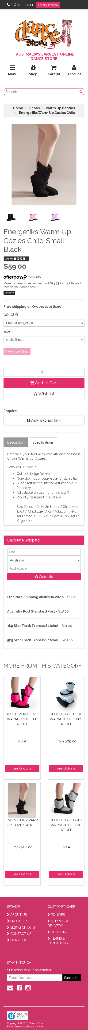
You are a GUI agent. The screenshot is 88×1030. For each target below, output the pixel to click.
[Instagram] (28, 987)
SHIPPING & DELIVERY (58, 923)
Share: (9, 259)
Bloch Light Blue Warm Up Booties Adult (66, 719)
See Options (22, 768)
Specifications (43, 442)
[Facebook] (19, 987)
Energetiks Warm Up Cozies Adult (22, 822)
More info (34, 277)
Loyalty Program (48, 5)
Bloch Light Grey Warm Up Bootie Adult (66, 825)
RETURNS (58, 932)
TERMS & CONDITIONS (58, 941)
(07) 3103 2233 (22, 5)
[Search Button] (81, 91)
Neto (41, 1026)
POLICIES (58, 915)
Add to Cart (46, 382)
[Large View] (11, 217)
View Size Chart (17, 351)
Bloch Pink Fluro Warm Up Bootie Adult (22, 719)
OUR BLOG (18, 940)
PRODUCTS (19, 921)
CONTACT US (20, 934)
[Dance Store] (44, 33)
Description (16, 442)
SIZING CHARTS (22, 927)
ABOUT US (18, 915)
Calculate (45, 577)
